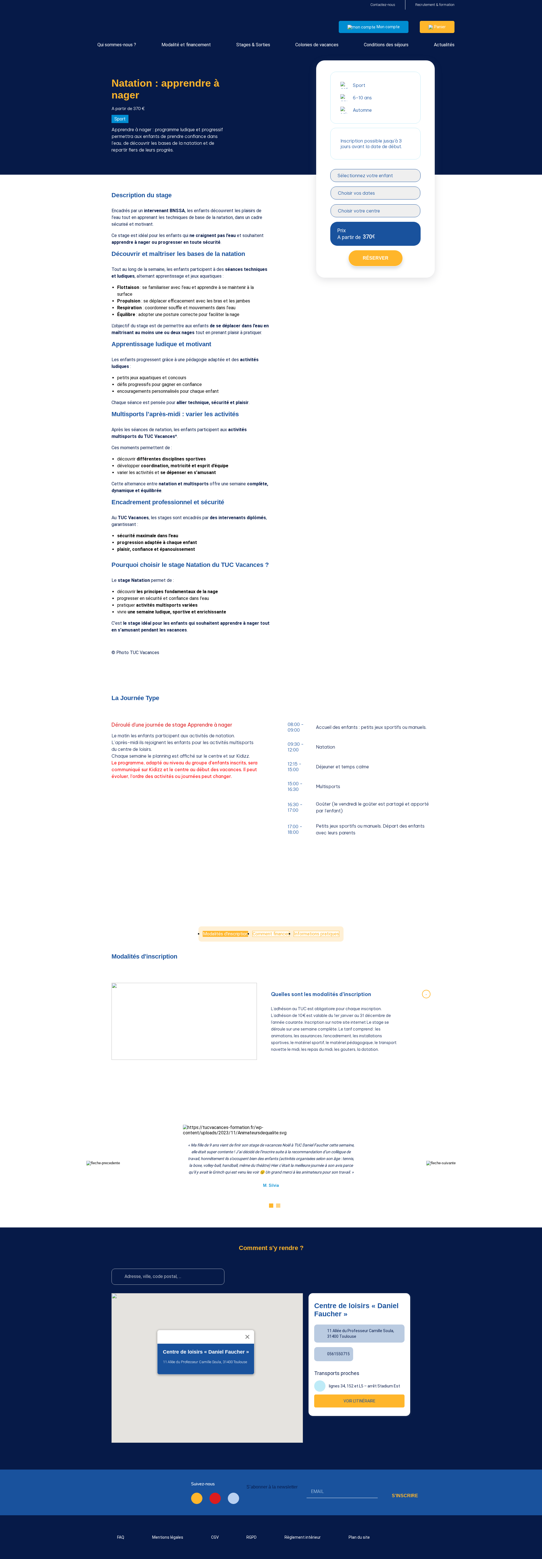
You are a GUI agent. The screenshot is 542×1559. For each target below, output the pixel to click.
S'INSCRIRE (405, 1495)
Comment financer (271, 934)
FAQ (120, 1537)
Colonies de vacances (316, 44)
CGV (215, 1537)
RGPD (251, 1537)
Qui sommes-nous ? (116, 44)
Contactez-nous (382, 5)
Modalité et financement (186, 44)
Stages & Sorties (253, 44)
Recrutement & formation (434, 5)
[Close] (247, 1337)
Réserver (375, 258)
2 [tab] (278, 1205)
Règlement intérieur (303, 1537)
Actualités (444, 44)
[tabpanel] (271, 1153)
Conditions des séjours (386, 44)
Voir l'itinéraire (359, 1401)
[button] (206, 1386)
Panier (440, 27)
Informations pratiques (316, 934)
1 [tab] (271, 1205)
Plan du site (359, 1537)
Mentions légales (167, 1537)
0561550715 (338, 1354)
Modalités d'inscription (225, 934)
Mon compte (388, 27)
